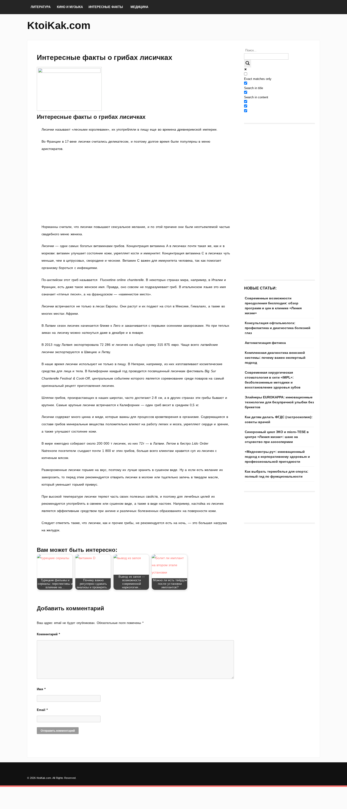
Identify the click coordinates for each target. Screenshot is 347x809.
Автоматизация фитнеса (265, 343)
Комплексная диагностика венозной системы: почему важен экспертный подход (275, 357)
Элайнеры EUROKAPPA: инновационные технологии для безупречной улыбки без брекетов (279, 402)
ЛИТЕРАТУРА (41, 7)
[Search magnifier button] (247, 63)
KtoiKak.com (58, 25)
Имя (41, 689)
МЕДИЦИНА (139, 7)
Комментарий (48, 634)
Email (42, 710)
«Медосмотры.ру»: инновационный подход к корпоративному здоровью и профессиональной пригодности (277, 456)
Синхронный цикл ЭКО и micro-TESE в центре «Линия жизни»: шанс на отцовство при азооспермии (277, 437)
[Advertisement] (136, 188)
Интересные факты (106, 7)
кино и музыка (70, 7)
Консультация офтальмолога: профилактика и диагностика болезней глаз (277, 328)
